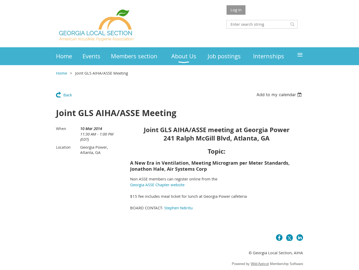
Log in (236, 9)
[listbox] (280, 94)
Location (63, 147)
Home (61, 73)
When (61, 128)
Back (67, 94)
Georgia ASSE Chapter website (157, 184)
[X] (289, 237)
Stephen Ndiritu (178, 207)
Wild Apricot (260, 264)
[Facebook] (279, 237)
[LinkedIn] (299, 237)
